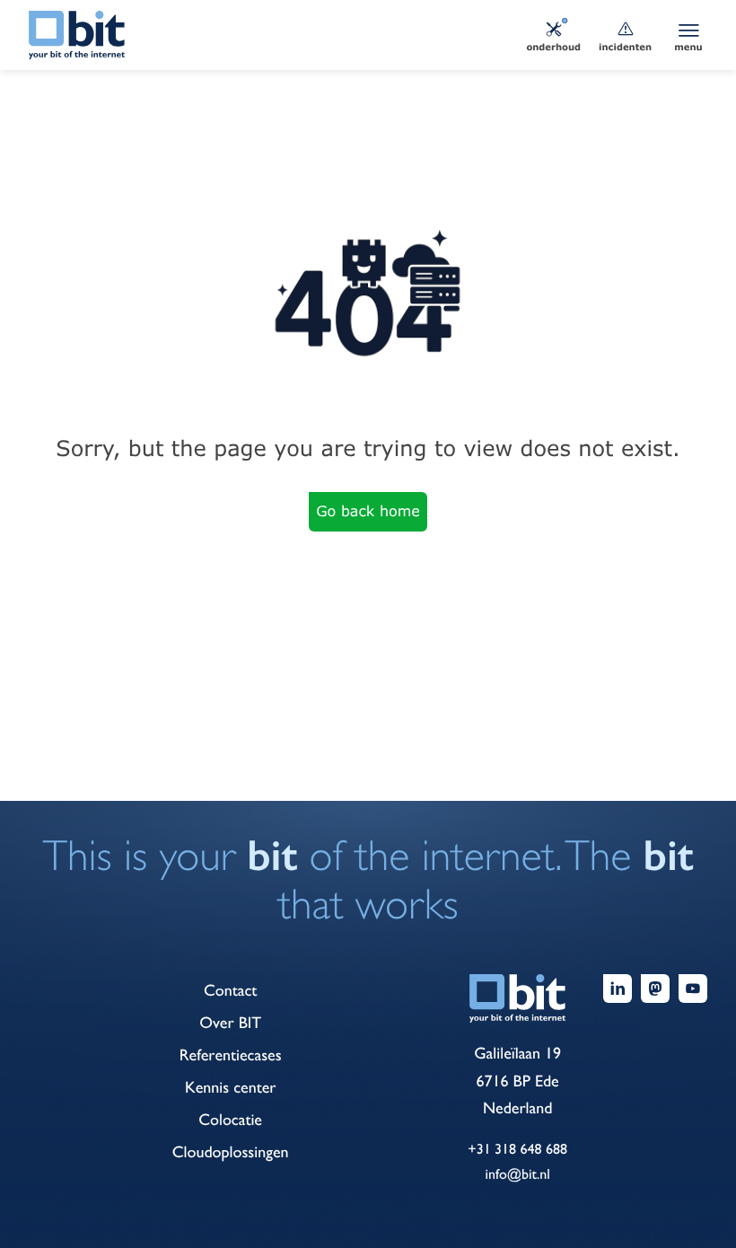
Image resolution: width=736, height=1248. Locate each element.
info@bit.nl (517, 1173)
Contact (230, 990)
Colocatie (230, 1120)
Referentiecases (231, 1055)
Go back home (368, 511)
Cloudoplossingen (230, 1152)
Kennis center (230, 1087)
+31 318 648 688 (517, 1148)
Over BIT (230, 1023)
